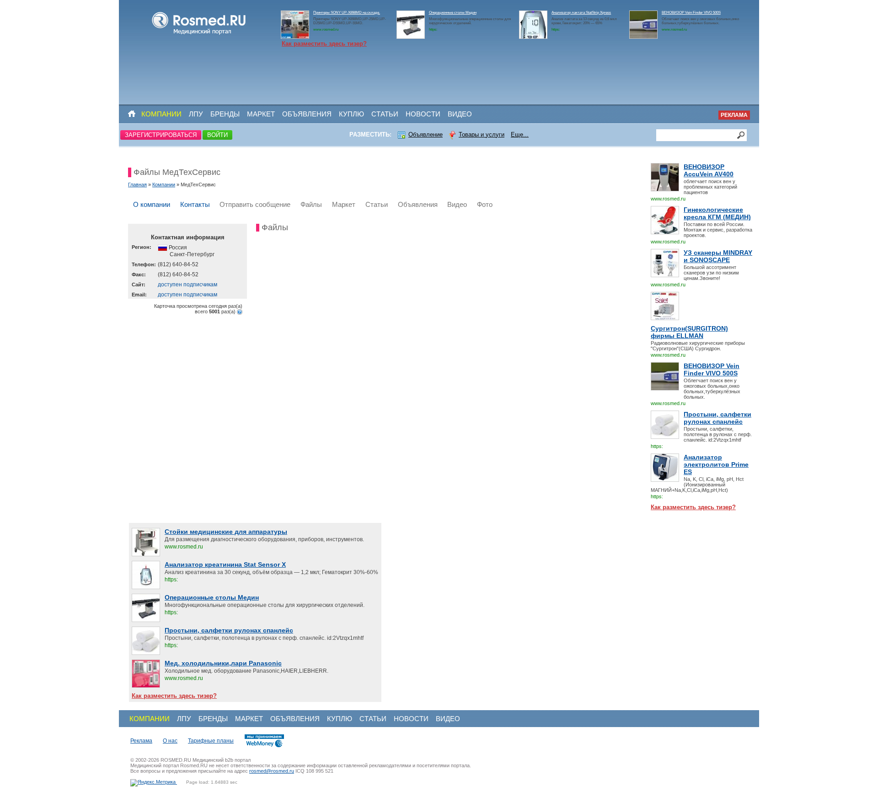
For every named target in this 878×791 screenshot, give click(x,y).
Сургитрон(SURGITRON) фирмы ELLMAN (689, 332)
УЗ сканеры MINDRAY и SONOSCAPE (718, 256)
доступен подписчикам (187, 284)
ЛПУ (196, 114)
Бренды (225, 114)
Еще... (520, 134)
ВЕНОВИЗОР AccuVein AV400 (708, 170)
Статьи (384, 114)
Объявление (425, 134)
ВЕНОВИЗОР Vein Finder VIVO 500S (691, 13)
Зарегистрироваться (161, 135)
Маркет (261, 114)
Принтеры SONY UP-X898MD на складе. (346, 13)
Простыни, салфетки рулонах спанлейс (717, 418)
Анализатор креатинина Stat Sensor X (225, 564)
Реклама (734, 115)
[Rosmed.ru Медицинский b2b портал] (199, 35)
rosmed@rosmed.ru (271, 771)
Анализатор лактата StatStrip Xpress (581, 13)
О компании (151, 204)
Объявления (307, 114)
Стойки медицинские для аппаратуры (226, 531)
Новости (423, 114)
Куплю (351, 114)
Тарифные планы (211, 741)
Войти (217, 135)
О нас (170, 741)
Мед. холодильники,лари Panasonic (223, 663)
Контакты (195, 204)
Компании (161, 114)
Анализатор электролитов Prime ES (716, 464)
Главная (137, 184)
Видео (460, 114)
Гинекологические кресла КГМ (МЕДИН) (717, 213)
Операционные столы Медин (452, 13)
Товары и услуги (481, 134)
